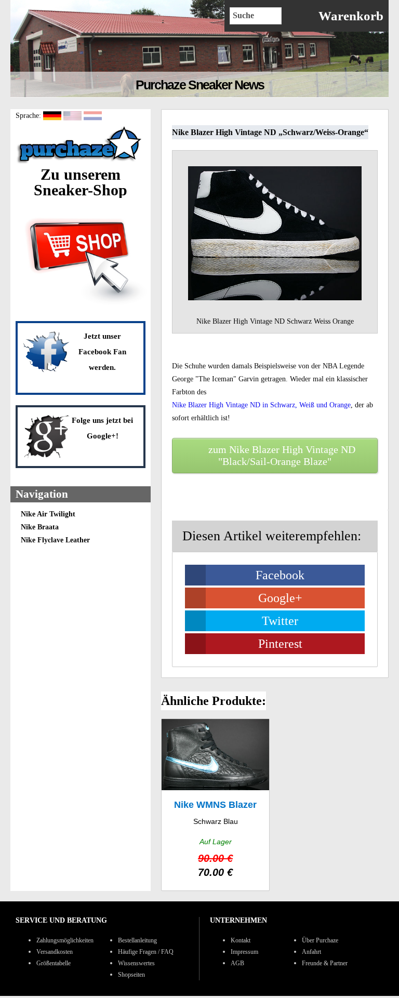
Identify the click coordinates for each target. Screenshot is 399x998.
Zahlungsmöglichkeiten (65, 940)
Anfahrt (311, 951)
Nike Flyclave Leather (55, 540)
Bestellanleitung (137, 940)
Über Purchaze (320, 940)
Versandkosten (54, 951)
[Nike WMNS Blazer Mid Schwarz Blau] (215, 805)
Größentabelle (53, 963)
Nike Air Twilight (48, 514)
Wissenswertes (136, 963)
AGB (237, 963)
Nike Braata (40, 527)
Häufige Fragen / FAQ (146, 951)
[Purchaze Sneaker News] (80, 163)
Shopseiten (131, 974)
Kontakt (240, 940)
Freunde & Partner (325, 963)
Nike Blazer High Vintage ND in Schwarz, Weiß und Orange (261, 405)
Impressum (244, 951)
